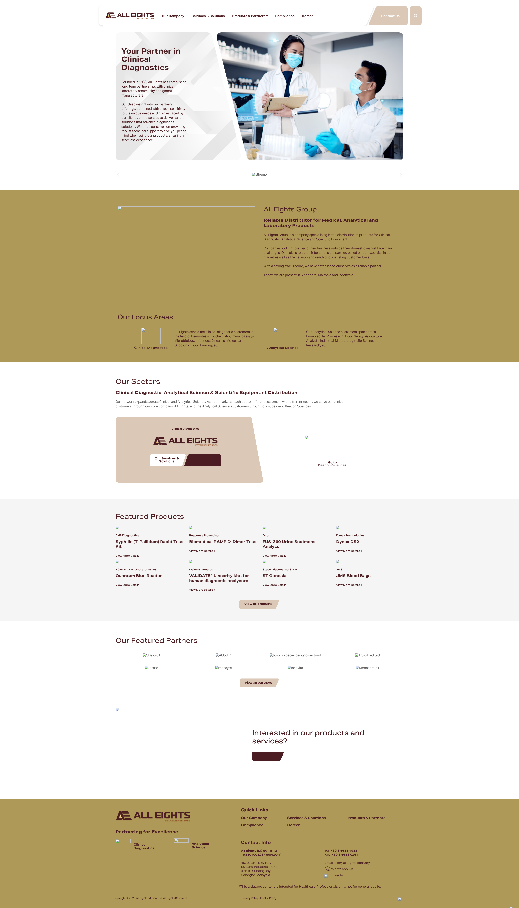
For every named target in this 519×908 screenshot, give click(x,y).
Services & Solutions (208, 16)
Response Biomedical (204, 535)
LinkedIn (336, 876)
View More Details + (129, 556)
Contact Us (390, 16)
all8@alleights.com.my (352, 863)
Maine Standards (201, 569)
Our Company (173, 16)
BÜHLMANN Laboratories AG (136, 569)
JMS (339, 569)
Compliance (285, 16)
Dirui (266, 535)
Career (307, 16)
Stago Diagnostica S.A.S (280, 569)
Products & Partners (248, 16)
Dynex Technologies (350, 535)
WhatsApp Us (341, 869)
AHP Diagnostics (127, 535)
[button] (118, 174)
